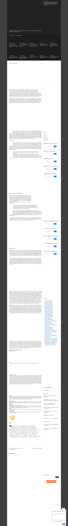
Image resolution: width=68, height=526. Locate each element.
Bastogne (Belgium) (48, 318)
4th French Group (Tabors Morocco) (25, 429)
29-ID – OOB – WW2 (46, 421)
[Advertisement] (51, 122)
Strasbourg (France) (48, 342)
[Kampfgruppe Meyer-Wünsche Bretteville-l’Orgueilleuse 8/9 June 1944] (13, 53)
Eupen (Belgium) (53, 324)
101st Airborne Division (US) (49, 315)
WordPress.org (46, 139)
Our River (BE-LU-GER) (48, 338)
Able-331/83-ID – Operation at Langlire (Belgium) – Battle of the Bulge (51, 425)
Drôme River (28, 430)
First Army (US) (47, 326)
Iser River (30, 432)
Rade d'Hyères (26, 434)
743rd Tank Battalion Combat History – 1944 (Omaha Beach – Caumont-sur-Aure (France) (33, 45)
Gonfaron (34, 431)
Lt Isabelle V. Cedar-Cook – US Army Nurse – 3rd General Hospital (51, 412)
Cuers (25, 430)
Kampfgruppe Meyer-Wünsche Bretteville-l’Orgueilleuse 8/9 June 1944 (13, 57)
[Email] (29, 443)
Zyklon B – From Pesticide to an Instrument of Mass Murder (50, 396)
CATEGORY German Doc (22, 43)
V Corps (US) (47, 343)
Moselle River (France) (48, 334)
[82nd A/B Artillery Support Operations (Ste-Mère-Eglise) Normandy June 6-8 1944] (23, 53)
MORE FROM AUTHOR (19, 35)
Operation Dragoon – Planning (36, 448)
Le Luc (10, 433)
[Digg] (39, 443)
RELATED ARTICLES (12, 35)
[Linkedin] (24, 443)
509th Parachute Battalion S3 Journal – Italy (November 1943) (16, 449)
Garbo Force (30, 431)
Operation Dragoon (34, 433)
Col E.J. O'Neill (18, 430)
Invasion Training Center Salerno (23, 432)
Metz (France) (47, 331)
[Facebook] (16, 443)
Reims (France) (47, 339)
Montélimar (27, 433)
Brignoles (36, 429)
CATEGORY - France (46, 0)
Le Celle (37, 432)
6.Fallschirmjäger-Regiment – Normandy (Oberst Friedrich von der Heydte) (54, 45)
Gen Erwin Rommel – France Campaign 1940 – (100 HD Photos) (50, 429)
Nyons (30, 433)
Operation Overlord (12, 434)
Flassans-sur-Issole (33, 430)
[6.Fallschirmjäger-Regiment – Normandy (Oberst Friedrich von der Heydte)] (54, 40)
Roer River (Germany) (53, 339)
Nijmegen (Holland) (54, 335)
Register (45, 134)
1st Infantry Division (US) (48, 300)
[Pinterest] (20, 443)
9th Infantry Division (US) (48, 307)
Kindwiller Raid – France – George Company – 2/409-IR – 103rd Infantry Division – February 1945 (51, 400)
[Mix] (37, 443)
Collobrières (22, 430)
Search (55, 146)
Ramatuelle (30, 434)
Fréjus (19, 431)
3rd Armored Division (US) (49, 304)
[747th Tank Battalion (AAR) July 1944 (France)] (34, 53)
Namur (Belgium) (47, 335)
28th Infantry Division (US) (48, 308)
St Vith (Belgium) (54, 342)
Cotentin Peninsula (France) (49, 323)
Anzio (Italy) (32, 429)
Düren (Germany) (47, 324)
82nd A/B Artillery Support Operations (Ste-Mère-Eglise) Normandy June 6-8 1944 (23, 57)
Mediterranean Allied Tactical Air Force (20, 433)
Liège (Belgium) (54, 330)
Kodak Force (33, 432)
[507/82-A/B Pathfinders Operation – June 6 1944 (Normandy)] (54, 53)
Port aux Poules (18, 434)
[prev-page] (56, 35)
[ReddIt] (27, 443)
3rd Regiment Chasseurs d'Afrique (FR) (15, 429)
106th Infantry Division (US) (49, 316)
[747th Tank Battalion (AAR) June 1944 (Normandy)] (44, 53)
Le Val (13, 433)
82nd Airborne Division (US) (49, 311)
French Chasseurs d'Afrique (24, 431)
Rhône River (34, 434)
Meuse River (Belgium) (53, 331)
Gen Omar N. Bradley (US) (49, 327)
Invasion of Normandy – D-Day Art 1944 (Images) (51, 418)
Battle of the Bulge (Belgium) (49, 319)
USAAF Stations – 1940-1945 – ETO (49, 415)
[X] (18, 443)
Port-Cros (22, 434)
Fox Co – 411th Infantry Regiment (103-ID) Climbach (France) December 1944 (23, 45)
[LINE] (41, 443)
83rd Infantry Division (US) (49, 312)
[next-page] (58, 35)
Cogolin (14, 430)
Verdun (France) (52, 343)
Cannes (39, 429)
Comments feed (46, 138)
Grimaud (37, 431)
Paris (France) (54, 338)
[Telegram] (35, 443)
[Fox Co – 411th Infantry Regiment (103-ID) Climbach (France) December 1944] (23, 40)
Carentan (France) (54, 320)
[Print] (31, 443)
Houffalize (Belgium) (48, 330)
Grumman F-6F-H (12, 432)
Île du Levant (16, 432)
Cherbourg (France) (48, 322)
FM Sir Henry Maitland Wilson (13, 431)
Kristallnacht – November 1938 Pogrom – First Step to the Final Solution (51, 408)
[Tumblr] (33, 443)
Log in (45, 135)
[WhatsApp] (22, 443)
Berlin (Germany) (47, 320)
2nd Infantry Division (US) (48, 303)
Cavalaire (11, 430)
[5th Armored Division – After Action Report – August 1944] (44, 40)
